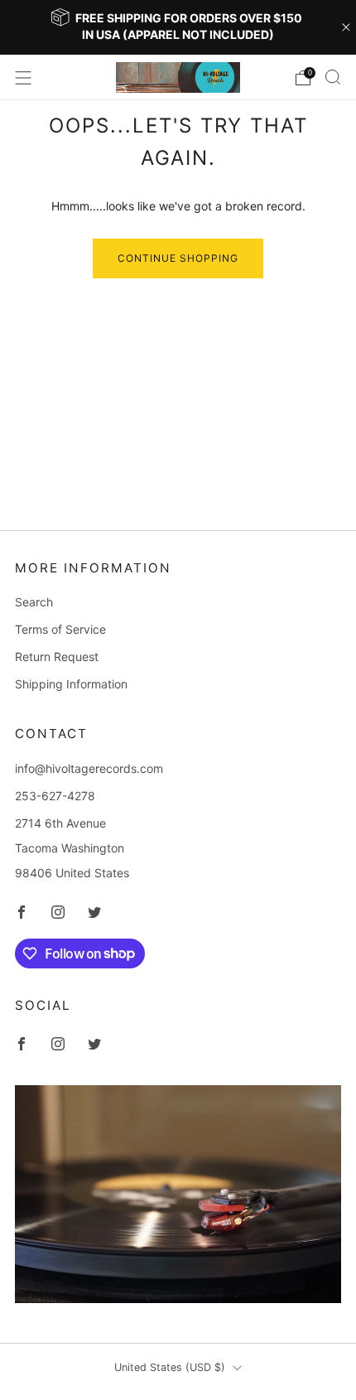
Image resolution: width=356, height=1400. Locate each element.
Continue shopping (178, 258)
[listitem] (178, 27)
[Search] (333, 77)
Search (34, 602)
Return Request (57, 656)
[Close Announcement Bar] (346, 27)
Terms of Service (60, 629)
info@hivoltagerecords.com (89, 768)
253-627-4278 (55, 796)
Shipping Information (71, 684)
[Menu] (23, 78)
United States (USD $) (169, 1367)
